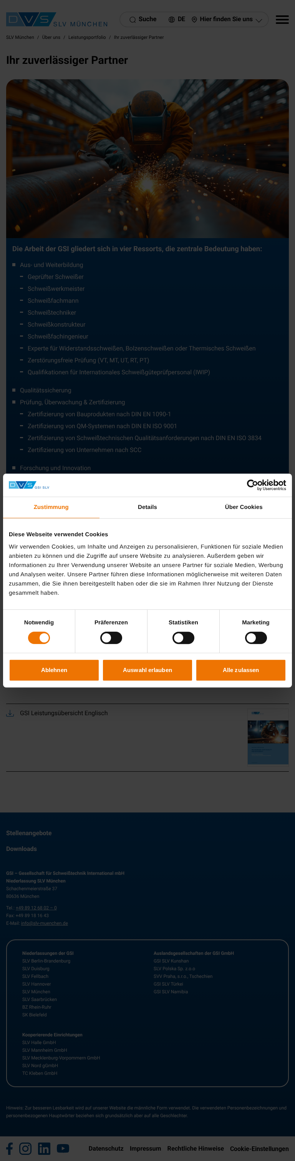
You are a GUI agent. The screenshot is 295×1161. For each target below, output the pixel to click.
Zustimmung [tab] (51, 507)
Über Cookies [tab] (244, 507)
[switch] (111, 638)
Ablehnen (54, 670)
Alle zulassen (241, 670)
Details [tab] (147, 507)
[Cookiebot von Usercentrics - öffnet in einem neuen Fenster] (252, 485)
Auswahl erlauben (147, 670)
